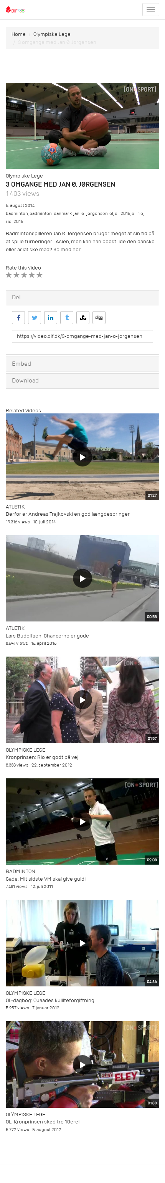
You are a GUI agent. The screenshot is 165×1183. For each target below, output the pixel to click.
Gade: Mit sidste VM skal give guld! (46, 879)
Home (19, 34)
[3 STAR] (24, 275)
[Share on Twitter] (34, 317)
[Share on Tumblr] (66, 317)
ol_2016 (122, 213)
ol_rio (137, 213)
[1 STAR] (9, 275)
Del (16, 297)
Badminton (20, 871)
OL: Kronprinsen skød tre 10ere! (43, 1121)
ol (111, 213)
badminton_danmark (51, 213)
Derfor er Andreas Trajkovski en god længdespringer (68, 514)
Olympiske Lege (52, 34)
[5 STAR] (39, 275)
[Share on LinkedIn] (50, 317)
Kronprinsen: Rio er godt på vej (42, 757)
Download (25, 380)
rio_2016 (14, 221)
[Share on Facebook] (18, 317)
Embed (21, 364)
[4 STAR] (32, 275)
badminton (17, 213)
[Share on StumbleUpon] (82, 317)
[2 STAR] (16, 275)
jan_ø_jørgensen (90, 213)
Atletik (15, 506)
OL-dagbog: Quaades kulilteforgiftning (50, 1000)
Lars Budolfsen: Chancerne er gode (47, 635)
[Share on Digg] (99, 317)
